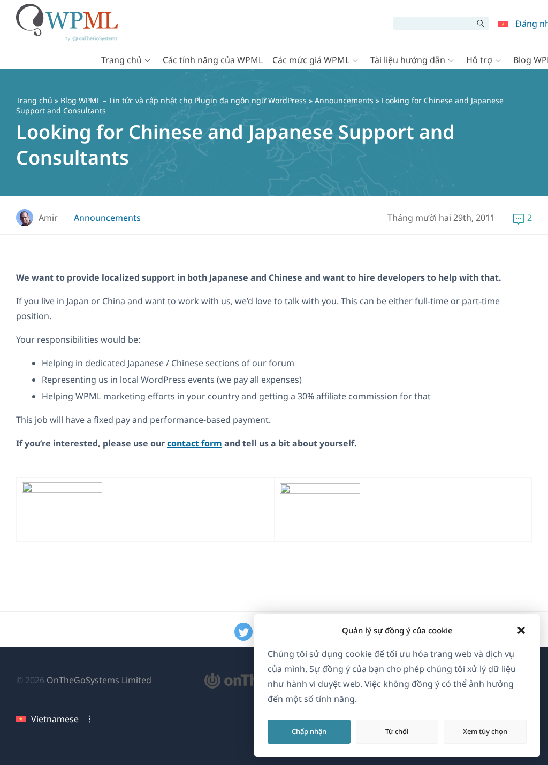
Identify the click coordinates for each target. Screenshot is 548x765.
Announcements (344, 100)
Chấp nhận (309, 731)
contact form (194, 443)
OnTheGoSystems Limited (99, 680)
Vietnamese (55, 719)
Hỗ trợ (479, 60)
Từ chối (397, 731)
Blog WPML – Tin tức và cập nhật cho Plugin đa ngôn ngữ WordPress (183, 100)
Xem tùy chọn (485, 731)
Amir (48, 217)
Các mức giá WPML (310, 60)
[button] (521, 630)
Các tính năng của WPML (213, 60)
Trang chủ (121, 60)
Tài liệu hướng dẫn (407, 60)
